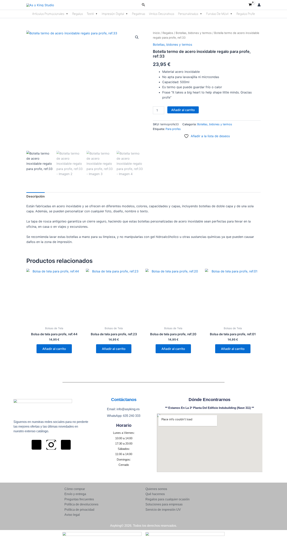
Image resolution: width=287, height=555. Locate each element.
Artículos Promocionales (48, 14)
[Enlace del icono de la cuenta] (259, 4)
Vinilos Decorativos (161, 14)
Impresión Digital (113, 14)
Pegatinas (138, 14)
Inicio (156, 33)
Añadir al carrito (183, 110)
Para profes (173, 129)
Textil (90, 14)
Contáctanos (123, 399)
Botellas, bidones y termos (194, 33)
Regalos (77, 14)
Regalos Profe (245, 14)
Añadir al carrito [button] (54, 349)
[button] (143, 4)
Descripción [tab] (35, 196)
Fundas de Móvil (217, 14)
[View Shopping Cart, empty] (250, 5)
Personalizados (188, 14)
